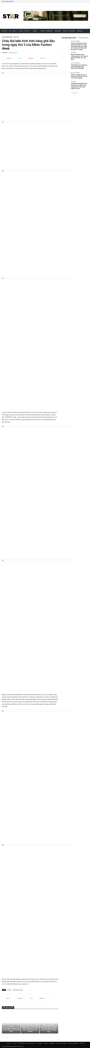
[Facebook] (79, 1)
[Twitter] (83, 1)
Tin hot (14, 1043)
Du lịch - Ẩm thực (75, 41)
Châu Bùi (9, 990)
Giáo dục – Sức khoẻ (62, 1043)
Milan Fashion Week (18, 990)
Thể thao (82, 1043)
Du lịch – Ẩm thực (30, 1043)
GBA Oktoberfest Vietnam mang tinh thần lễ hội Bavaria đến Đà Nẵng (79, 66)
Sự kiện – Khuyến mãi (73, 1043)
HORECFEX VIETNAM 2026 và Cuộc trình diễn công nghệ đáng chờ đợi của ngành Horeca (79, 86)
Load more (74, 92)
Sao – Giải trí (39, 1043)
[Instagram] (81, 1)
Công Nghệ (52, 1043)
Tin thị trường (21, 1043)
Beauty (46, 1043)
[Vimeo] (85, 1)
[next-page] (6, 1036)
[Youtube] (87, 1)
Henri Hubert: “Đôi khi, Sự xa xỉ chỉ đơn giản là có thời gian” (11, 1030)
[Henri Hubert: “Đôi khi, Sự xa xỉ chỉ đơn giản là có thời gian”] (11, 1022)
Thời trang (5, 37)
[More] (48, 998)
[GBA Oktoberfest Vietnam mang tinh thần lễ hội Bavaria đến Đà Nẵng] (66, 66)
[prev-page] (3, 1036)
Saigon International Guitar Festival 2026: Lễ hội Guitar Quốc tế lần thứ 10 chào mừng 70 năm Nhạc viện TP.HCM (30, 1028)
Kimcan (5, 52)
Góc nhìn (11, 1026)
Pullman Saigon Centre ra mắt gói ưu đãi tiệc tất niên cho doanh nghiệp (79, 76)
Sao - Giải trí (14, 37)
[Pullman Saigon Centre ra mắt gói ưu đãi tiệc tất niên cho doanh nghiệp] (66, 75)
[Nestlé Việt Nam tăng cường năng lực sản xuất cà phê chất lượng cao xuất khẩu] (66, 56)
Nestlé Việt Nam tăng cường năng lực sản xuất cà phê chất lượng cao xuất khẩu (79, 57)
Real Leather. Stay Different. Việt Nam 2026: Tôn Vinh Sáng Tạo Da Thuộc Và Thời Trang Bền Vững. (49, 1028)
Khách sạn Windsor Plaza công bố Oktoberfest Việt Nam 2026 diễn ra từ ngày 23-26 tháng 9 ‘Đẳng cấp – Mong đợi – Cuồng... (79, 46)
